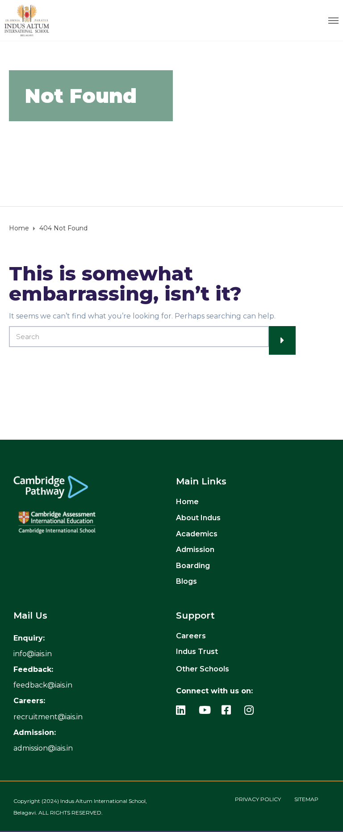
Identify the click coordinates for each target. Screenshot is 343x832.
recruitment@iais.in (48, 717)
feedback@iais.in (42, 685)
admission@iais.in (43, 748)
